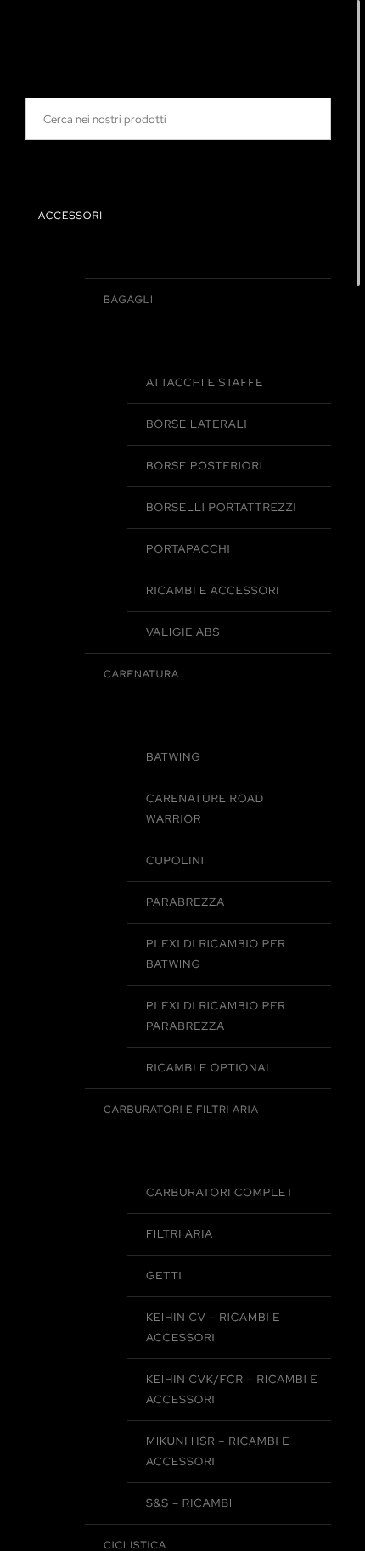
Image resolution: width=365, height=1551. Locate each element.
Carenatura (141, 674)
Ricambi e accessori (212, 590)
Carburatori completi (221, 1192)
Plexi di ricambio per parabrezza (216, 1015)
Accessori (70, 215)
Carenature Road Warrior (205, 808)
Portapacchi (188, 549)
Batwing (173, 757)
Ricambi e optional (209, 1067)
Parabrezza (185, 902)
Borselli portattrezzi (221, 507)
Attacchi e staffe (204, 382)
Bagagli (129, 299)
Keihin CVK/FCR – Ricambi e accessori (231, 1389)
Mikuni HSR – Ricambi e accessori (217, 1451)
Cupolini (175, 860)
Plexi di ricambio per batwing (216, 953)
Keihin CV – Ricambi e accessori (213, 1327)
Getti (164, 1275)
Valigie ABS (183, 632)
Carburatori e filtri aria (181, 1109)
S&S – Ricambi (189, 1503)
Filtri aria (179, 1234)
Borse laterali (197, 424)
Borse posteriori (204, 465)
